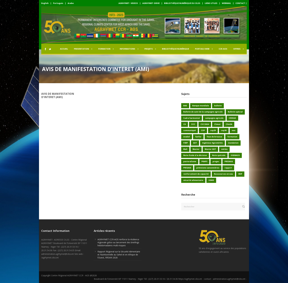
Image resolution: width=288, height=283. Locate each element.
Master (196, 149)
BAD (185, 105)
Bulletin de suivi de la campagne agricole (203, 111)
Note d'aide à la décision (195, 155)
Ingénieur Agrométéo (212, 143)
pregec (216, 161)
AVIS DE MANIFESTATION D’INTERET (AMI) (57, 95)
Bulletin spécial (235, 111)
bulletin (218, 105)
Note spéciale (218, 155)
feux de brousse (214, 136)
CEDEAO (232, 118)
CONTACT (240, 3)
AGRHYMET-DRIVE (151, 3)
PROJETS (148, 48)
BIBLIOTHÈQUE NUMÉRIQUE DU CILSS (182, 3)
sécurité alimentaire (193, 180)
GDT (195, 143)
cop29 (213, 130)
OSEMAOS (235, 155)
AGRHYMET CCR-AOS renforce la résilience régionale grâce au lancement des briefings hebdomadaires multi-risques (118, 242)
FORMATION (104, 48)
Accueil (64, 48)
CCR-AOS (223, 48)
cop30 (223, 130)
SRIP (240, 174)
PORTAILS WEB (202, 48)
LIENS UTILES (211, 3)
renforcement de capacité (196, 174)
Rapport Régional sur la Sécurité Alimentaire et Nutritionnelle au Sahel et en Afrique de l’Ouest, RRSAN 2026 (119, 254)
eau (233, 130)
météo (224, 149)
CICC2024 (205, 124)
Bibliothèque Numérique (175, 48)
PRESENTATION (81, 48)
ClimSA (229, 124)
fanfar (198, 136)
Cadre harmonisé (191, 118)
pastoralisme (189, 161)
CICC (193, 124)
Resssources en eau (223, 174)
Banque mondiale (200, 105)
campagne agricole (214, 118)
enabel (186, 136)
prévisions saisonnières (207, 167)
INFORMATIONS (127, 48)
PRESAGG (229, 161)
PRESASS (187, 167)
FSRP (185, 143)
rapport (228, 167)
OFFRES (236, 48)
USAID (211, 180)
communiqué (189, 130)
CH (184, 124)
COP (203, 130)
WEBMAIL (226, 3)
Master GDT (210, 149)
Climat (217, 124)
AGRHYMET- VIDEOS (128, 3)
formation (232, 136)
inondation (233, 143)
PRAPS (204, 161)
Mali (185, 149)
